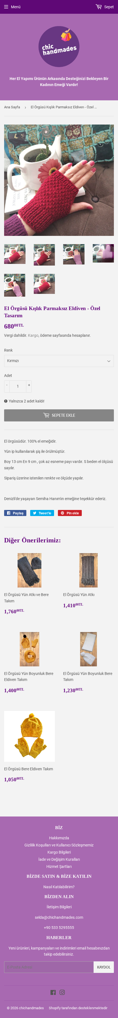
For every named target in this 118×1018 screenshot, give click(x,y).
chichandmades (31, 1008)
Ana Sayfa (12, 107)
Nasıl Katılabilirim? (59, 887)
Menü (16, 7)
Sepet (108, 7)
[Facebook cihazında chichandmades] (53, 993)
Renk (8, 350)
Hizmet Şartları (59, 866)
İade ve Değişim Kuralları (59, 859)
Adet (8, 375)
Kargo (33, 335)
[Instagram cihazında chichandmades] (62, 993)
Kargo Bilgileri (59, 852)
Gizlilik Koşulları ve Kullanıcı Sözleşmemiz (59, 845)
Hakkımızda (59, 838)
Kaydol (103, 967)
